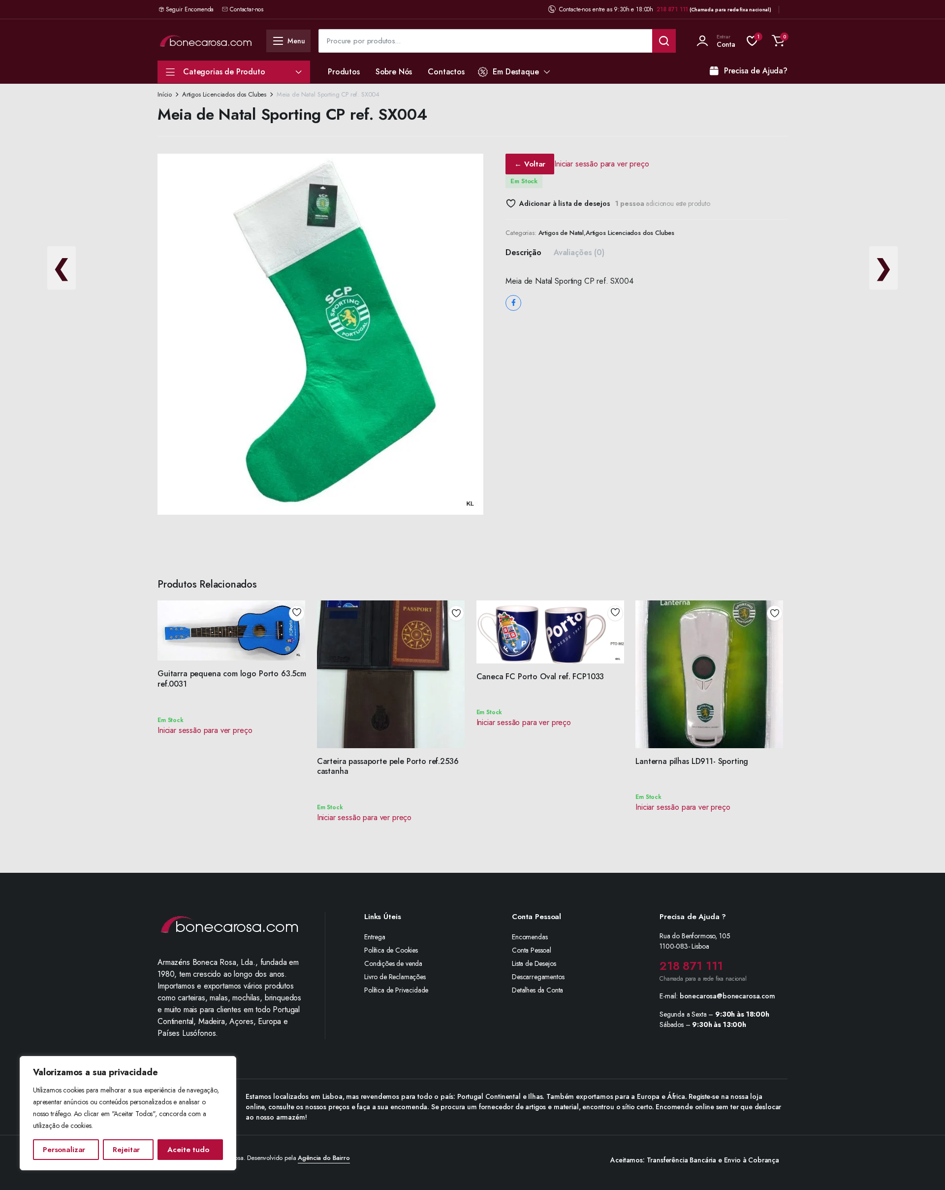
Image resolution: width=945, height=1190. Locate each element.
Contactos (446, 71)
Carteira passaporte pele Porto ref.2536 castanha (388, 766)
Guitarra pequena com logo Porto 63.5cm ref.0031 (232, 679)
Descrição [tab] (523, 252)
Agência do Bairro (323, 1157)
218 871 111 (672, 9)
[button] (778, 41)
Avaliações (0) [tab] (579, 252)
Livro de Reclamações (395, 977)
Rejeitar (126, 1149)
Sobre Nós (394, 71)
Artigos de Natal (561, 233)
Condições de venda (393, 963)
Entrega (374, 937)
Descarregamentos (538, 977)
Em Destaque (515, 71)
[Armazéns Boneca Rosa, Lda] (206, 41)
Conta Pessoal (531, 950)
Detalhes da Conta (537, 990)
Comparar (300, 649)
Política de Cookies (391, 950)
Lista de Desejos (534, 963)
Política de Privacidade (396, 990)
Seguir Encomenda (190, 9)
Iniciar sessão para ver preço (601, 163)
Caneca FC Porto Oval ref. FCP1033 (540, 676)
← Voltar (529, 164)
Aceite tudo (188, 1149)
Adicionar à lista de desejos (564, 203)
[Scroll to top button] (923, 1168)
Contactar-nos (246, 9)
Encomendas (529, 937)
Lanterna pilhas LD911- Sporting (691, 761)
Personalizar (64, 1149)
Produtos (344, 71)
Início (165, 94)
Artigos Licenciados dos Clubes (224, 94)
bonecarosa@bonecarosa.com (727, 996)
